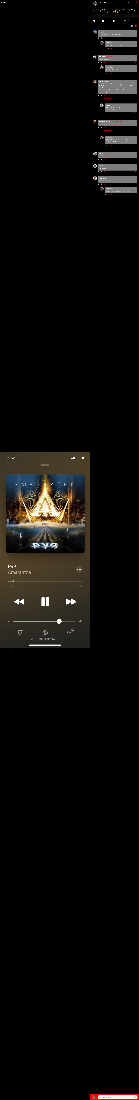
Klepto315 (108, 45)
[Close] (3, 2)
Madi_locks (108, 191)
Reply (105, 38)
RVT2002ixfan (109, 107)
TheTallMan (109, 69)
